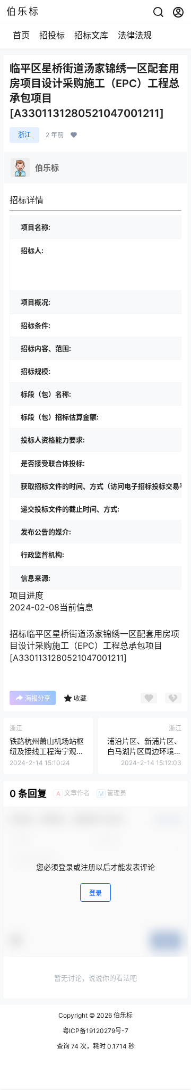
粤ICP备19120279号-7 (95, 1031)
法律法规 (135, 35)
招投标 (52, 35)
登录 (95, 893)
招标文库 (91, 35)
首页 (21, 35)
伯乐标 (122, 1015)
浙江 (24, 135)
